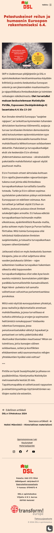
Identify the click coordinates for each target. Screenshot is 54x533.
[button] (49, 528)
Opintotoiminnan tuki (27, 439)
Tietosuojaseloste (43, 518)
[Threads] (40, 458)
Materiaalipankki (27, 446)
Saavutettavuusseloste (27, 484)
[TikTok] (27, 458)
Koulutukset (27, 442)
